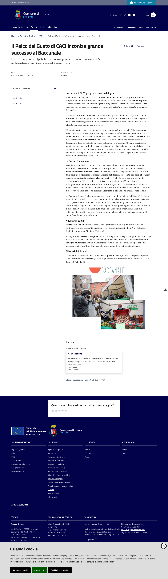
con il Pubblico (65, 524)
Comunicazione (75, 353)
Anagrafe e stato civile (56, 456)
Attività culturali (19, 505)
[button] (153, 15)
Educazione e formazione (57, 471)
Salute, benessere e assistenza (60, 482)
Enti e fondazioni (17, 467)
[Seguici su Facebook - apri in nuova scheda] (119, 14)
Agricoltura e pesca (55, 449)
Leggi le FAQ (52, 527)
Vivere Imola (128, 442)
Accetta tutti (39, 570)
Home (14, 36)
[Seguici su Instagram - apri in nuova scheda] (124, 14)
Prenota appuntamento (56, 535)
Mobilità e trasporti (55, 478)
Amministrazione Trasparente (95, 524)
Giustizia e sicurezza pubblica (59, 475)
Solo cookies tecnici (20, 570)
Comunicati (89, 453)
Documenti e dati (17, 471)
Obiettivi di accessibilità (130, 526)
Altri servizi (52, 497)
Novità (23, 36)
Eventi (124, 449)
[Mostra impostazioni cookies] (166, 290)
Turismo (51, 489)
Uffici (13, 456)
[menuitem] (21, 27)
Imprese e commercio (56, 460)
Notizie (32, 36)
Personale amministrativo (21, 464)
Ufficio (50, 524)
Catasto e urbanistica (56, 464)
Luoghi (124, 453)
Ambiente (52, 453)
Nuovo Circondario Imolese (21, 2)
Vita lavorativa (53, 493)
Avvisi (87, 456)
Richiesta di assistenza (56, 532)
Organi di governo (18, 449)
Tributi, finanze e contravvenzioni (60, 486)
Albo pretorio (89, 539)
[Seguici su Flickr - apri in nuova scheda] (133, 14)
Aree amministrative (19, 460)
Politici (13, 453)
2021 (41, 36)
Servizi (55, 442)
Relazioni (56, 524)
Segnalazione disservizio (57, 529)
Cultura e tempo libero (56, 467)
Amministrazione (23, 442)
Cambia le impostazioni (60, 570)
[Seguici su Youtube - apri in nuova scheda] (128, 14)
